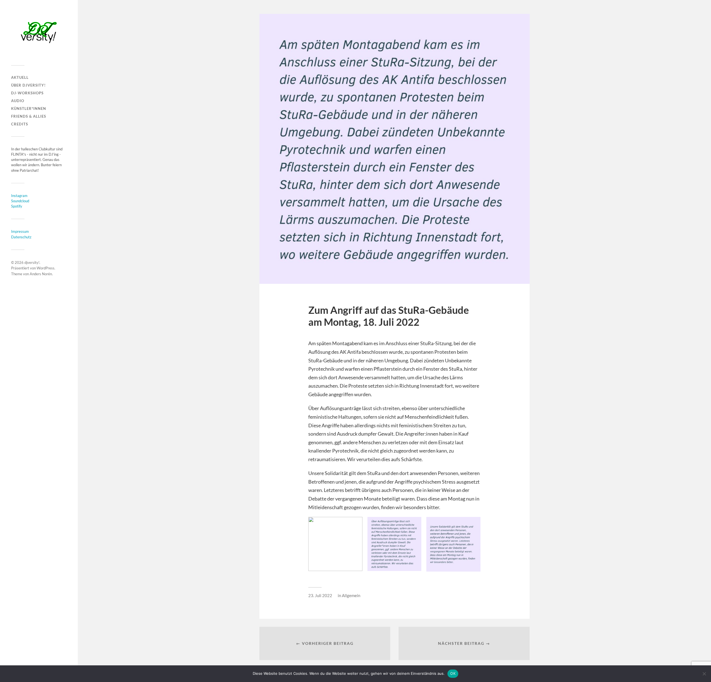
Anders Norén (41, 274)
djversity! (31, 262)
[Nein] (704, 673)
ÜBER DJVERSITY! (28, 85)
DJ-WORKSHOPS (27, 93)
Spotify (16, 206)
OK (452, 673)
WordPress (45, 268)
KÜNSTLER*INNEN (28, 108)
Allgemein (351, 595)
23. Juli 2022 (320, 595)
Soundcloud (20, 201)
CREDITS (19, 124)
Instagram (19, 195)
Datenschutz (21, 237)
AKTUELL (20, 77)
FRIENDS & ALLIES (28, 116)
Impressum (20, 231)
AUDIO (17, 100)
